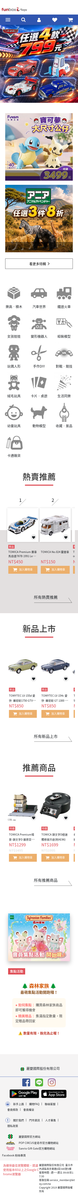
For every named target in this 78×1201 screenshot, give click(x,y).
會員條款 (12, 1112)
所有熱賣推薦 (46, 600)
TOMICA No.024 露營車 (55, 555)
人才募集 (50, 1123)
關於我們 (18, 1123)
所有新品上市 (46, 739)
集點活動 (16, 974)
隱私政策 (12, 1128)
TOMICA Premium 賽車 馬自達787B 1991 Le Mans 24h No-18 (22, 557)
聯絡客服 (50, 1107)
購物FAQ (34, 1107)
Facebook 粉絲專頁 (14, 1158)
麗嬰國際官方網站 (29, 1139)
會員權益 (28, 1112)
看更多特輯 (37, 266)
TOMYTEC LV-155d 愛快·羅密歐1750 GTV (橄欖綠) (22, 704)
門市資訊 (34, 1123)
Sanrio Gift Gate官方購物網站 (37, 1151)
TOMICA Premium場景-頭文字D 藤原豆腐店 (21, 842)
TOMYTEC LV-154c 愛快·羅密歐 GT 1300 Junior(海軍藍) (54, 704)
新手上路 (18, 1107)
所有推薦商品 (46, 883)
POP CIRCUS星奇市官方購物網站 (38, 1146)
